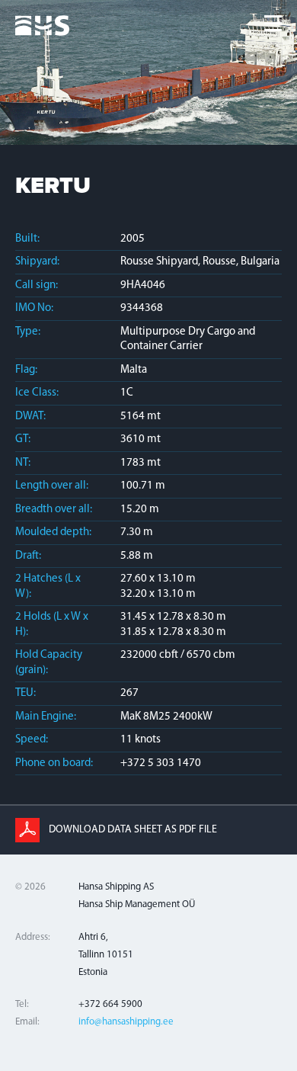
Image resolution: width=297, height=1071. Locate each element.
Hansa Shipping (42, 32)
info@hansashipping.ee (126, 1022)
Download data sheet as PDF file (133, 829)
